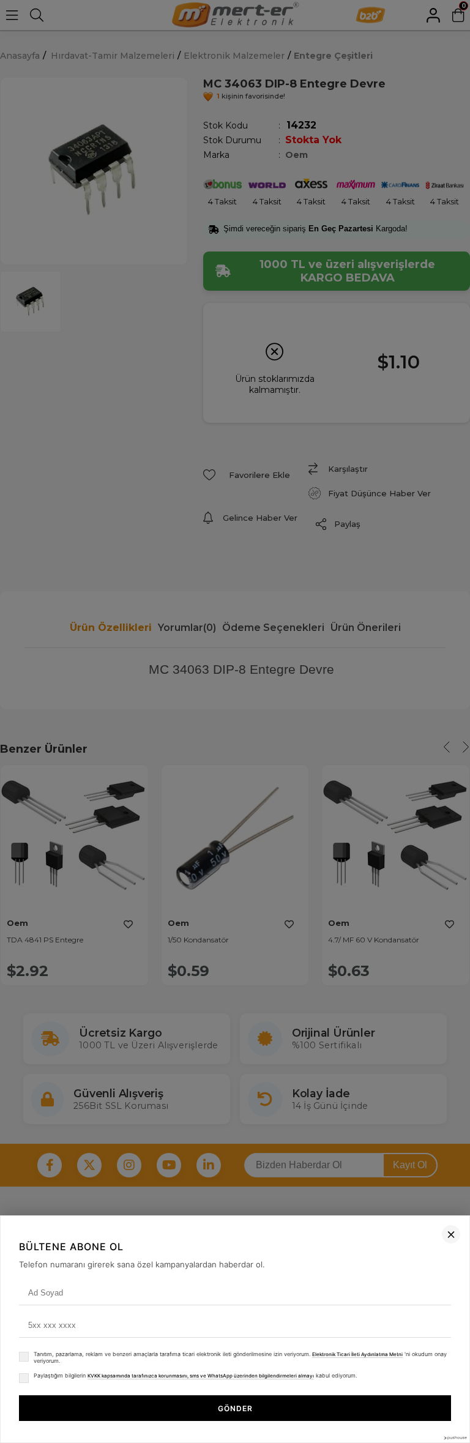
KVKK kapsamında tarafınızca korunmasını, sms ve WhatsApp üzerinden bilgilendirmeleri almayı (201, 1376)
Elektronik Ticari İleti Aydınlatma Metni (357, 1354)
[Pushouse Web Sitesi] (454, 1438)
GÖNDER (235, 1408)
